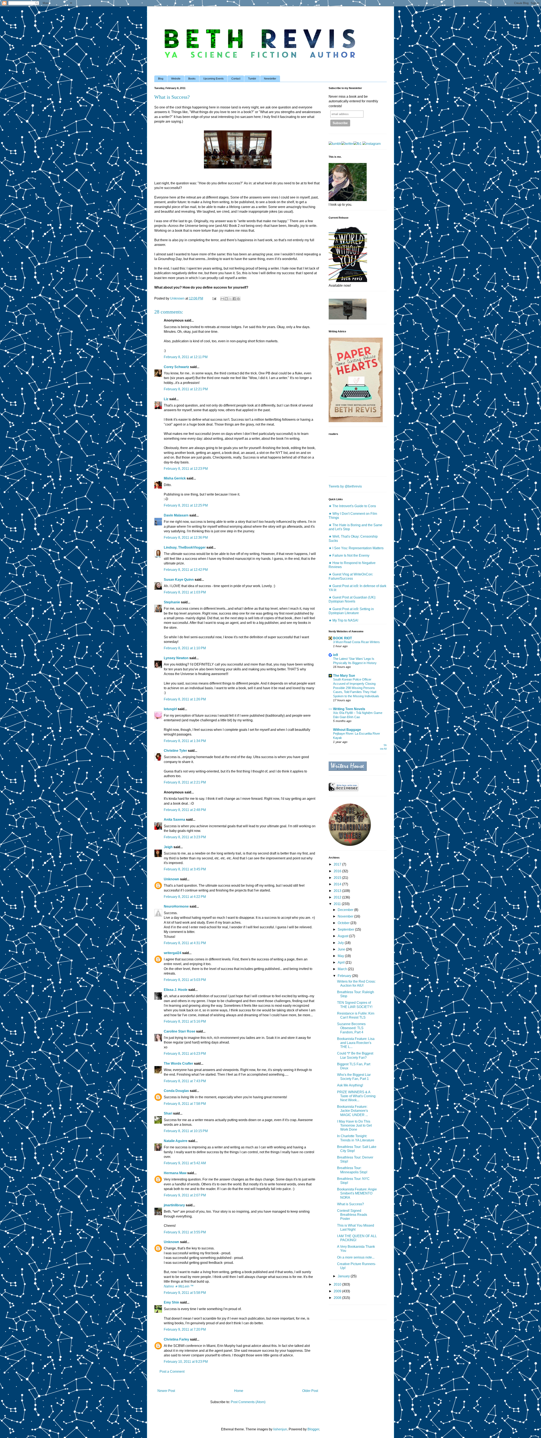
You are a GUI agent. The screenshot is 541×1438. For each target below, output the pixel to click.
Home (238, 1391)
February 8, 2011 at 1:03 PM (185, 592)
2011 (338, 904)
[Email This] (222, 299)
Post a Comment (172, 1371)
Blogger (313, 1429)
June (342, 949)
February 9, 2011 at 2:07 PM (185, 1195)
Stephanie (172, 602)
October (344, 923)
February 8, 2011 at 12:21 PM (186, 389)
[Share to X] (230, 299)
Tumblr (252, 78)
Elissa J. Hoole (175, 990)
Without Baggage (347, 729)
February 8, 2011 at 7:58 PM (185, 1103)
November (346, 916)
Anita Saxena (174, 819)
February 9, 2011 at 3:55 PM (185, 1232)
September (346, 929)
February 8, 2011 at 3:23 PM (185, 837)
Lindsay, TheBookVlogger (185, 547)
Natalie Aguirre (175, 1141)
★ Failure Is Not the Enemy (349, 555)
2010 (338, 1284)
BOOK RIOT (342, 638)
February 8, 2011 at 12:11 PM (186, 357)
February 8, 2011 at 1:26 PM (185, 699)
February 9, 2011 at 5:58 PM (185, 1292)
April (342, 962)
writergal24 (172, 953)
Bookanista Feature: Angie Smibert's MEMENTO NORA (357, 1193)
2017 (338, 864)
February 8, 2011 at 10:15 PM (186, 1131)
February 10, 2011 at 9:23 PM (186, 1361)
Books (191, 78)
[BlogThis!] (226, 299)
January (344, 1276)
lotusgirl (170, 709)
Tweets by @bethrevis (345, 486)
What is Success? (350, 1204)
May (341, 956)
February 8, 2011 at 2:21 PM (185, 782)
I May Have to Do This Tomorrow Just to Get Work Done (354, 1125)
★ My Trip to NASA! (343, 620)
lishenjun (280, 1429)
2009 (338, 1291)
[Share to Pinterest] (238, 299)
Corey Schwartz (176, 367)
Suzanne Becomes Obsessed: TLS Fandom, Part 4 (351, 1028)
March (343, 969)
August (343, 936)
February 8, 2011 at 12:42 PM (186, 569)
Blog (160, 78)
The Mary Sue (344, 675)
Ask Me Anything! (350, 1085)
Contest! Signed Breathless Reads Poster (352, 1214)
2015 (338, 877)
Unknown (171, 879)
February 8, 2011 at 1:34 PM (185, 741)
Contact (235, 78)
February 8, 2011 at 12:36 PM (186, 537)
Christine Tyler (175, 750)
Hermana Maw (175, 1173)
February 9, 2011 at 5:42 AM (185, 1163)
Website (175, 78)
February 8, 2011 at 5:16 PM (185, 1021)
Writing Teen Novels (349, 709)
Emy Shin (171, 1302)
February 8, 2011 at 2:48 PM (185, 810)
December (346, 910)
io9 (335, 655)
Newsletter (270, 78)
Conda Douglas (176, 1091)
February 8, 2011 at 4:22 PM (185, 896)
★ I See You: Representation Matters (356, 548)
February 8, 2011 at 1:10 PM (185, 648)
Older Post (310, 1391)
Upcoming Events (213, 78)
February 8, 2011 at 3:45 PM (185, 869)
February (345, 976)
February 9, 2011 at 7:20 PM (185, 1329)
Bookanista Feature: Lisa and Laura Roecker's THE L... (355, 1043)
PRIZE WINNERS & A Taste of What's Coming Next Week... (356, 1096)
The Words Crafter (178, 1063)
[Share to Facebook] (234, 299)
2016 (338, 871)
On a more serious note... (355, 1257)
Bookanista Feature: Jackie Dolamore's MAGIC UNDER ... (352, 1110)
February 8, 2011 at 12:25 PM (186, 505)
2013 (338, 891)
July (341, 943)
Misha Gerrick (175, 478)
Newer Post (166, 1391)
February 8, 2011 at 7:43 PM (185, 1081)
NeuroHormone (176, 906)
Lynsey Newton (176, 658)
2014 (338, 884)
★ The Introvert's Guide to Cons (352, 506)
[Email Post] (214, 298)
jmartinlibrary (174, 1205)
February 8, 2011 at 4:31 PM (185, 943)
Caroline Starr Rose (179, 1031)
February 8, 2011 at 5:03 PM (185, 980)
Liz (166, 399)
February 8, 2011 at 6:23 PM (185, 1053)
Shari (168, 1113)
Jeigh (168, 847)
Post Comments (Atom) (248, 1402)
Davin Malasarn (176, 515)
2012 (338, 897)
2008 (338, 1298)
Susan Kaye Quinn (179, 579)
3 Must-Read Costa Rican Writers (356, 642)
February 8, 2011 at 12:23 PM (186, 468)
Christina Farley (176, 1339)
